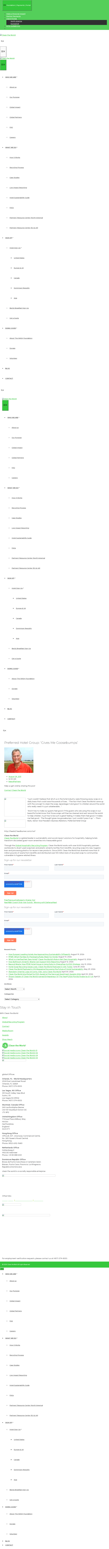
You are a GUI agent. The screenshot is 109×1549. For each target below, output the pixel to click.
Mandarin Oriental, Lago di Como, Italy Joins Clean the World (35, 972)
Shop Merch (7, 1039)
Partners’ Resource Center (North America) (26, 218)
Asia (15, 298)
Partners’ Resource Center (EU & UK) (24, 228)
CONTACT (9, 378)
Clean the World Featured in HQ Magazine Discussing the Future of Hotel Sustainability (46, 969)
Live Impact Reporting (18, 188)
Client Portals (11, 19)
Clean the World (11, 838)
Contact (5, 1026)
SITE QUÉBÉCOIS (13, 26)
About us (13, 87)
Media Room (7, 1031)
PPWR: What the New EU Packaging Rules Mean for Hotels (33, 957)
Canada (16, 278)
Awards (5, 1035)
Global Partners (16, 117)
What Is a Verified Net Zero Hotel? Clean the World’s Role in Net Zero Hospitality (43, 959)
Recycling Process (17, 168)
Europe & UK (19, 268)
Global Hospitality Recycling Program (31, 845)
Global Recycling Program (13, 1022)
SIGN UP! (8, 238)
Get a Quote (14, 318)
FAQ (11, 127)
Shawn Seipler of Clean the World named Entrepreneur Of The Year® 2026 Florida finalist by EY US (51, 976)
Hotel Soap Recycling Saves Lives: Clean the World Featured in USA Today (41, 967)
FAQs (12, 208)
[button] (2, 41)
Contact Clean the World (15, 790)
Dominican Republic (22, 288)
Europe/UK (15, 24)
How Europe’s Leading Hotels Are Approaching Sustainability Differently (39, 954)
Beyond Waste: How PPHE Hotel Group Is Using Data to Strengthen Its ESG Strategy (44, 964)
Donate (12, 348)
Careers (13, 137)
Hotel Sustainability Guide (19, 198)
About (5, 1017)
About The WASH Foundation (21, 338)
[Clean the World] (7, 58)
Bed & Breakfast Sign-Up (19, 308)
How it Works (15, 157)
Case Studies (14, 178)
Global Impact (15, 107)
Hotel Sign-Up (15, 248)
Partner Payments (13, 16)
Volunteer (13, 358)
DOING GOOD (10, 328)
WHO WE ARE (10, 77)
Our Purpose (14, 97)
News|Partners (15, 781)
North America (16, 21)
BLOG (7, 368)
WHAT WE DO (10, 147)
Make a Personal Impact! (15, 14)
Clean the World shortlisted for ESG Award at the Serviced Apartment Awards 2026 (45, 974)
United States (19, 258)
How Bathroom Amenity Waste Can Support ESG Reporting (34, 962)
